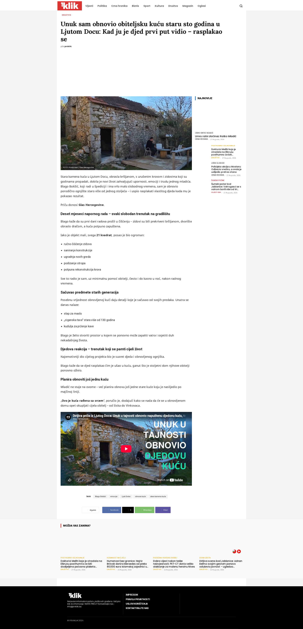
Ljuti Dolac (126, 496)
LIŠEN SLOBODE (217, 163)
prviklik (68, 46)
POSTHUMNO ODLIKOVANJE (223, 146)
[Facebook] (67, 612)
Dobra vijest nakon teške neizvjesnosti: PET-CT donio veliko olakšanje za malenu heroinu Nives (174, 564)
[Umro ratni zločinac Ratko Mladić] (218, 116)
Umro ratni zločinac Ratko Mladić (215, 136)
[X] (82, 612)
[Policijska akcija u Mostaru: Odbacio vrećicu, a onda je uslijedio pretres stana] (202, 169)
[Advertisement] (151, 73)
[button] (241, 5)
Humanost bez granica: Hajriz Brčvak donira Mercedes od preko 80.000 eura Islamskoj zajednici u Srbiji (127, 564)
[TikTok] (77, 612)
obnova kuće (140, 496)
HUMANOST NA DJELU (116, 558)
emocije (113, 496)
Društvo (66, 15)
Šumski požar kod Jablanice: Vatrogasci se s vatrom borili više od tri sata (226, 187)
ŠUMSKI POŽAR (217, 180)
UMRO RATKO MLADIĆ (204, 133)
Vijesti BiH (216, 192)
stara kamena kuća (158, 496)
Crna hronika (201, 139)
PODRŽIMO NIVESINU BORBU (165, 558)
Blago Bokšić (100, 496)
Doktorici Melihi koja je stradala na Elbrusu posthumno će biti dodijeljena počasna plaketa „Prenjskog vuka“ (225, 152)
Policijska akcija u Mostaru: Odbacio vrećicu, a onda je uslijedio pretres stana (226, 169)
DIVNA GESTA (205, 558)
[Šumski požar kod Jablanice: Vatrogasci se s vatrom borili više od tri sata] (202, 187)
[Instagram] (72, 612)
